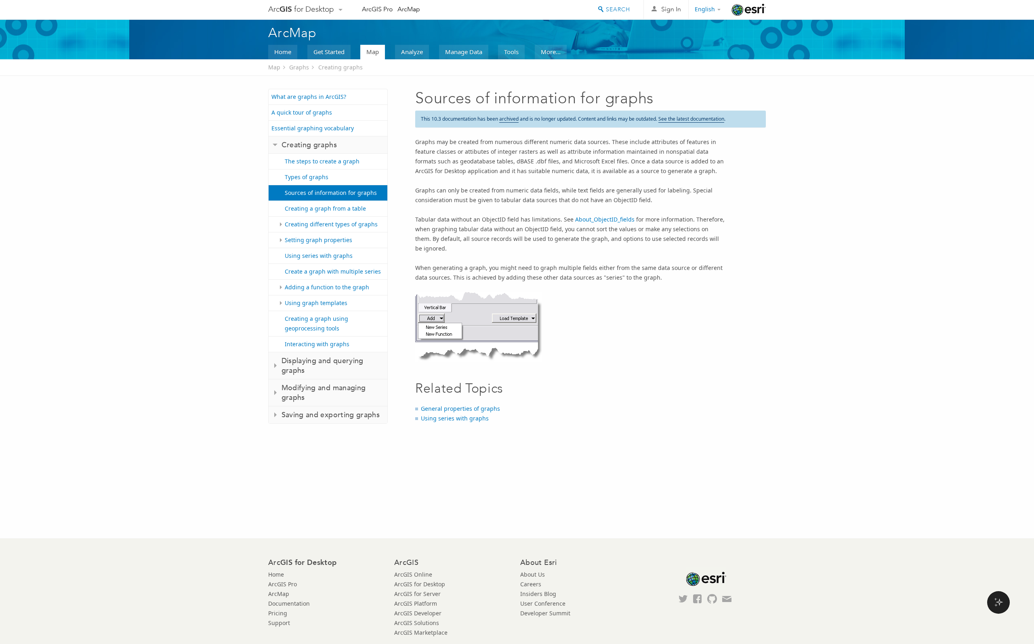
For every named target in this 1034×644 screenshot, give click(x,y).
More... (551, 52)
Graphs (299, 67)
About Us (532, 574)
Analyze (412, 52)
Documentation (289, 603)
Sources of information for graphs (331, 193)
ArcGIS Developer (417, 613)
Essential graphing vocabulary (312, 128)
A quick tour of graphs (301, 112)
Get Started (329, 52)
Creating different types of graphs (331, 224)
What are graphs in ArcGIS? (308, 96)
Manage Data (463, 52)
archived (509, 118)
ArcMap (408, 9)
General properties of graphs (460, 408)
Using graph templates (316, 303)
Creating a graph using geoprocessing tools (316, 323)
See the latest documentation (691, 118)
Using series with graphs (319, 255)
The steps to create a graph (322, 161)
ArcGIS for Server (417, 594)
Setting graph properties (318, 240)
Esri (748, 9)
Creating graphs (340, 67)
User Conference (542, 603)
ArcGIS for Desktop (419, 584)
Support (279, 623)
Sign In (671, 9)
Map (372, 52)
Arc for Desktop (301, 9)
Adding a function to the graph (327, 287)
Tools (511, 52)
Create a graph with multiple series (333, 271)
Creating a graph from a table (325, 208)
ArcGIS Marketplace (421, 632)
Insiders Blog (538, 594)
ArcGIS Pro (377, 9)
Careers (530, 584)
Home (282, 52)
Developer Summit (545, 613)
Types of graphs (306, 177)
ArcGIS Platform (415, 603)
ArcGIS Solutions (416, 623)
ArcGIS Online (413, 574)
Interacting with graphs (317, 344)
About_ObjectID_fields (605, 219)
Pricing (277, 613)
